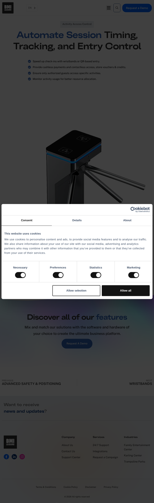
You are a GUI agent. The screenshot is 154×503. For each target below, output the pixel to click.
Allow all (125, 290)
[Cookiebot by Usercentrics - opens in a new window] (133, 209)
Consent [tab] (26, 220)
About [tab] (127, 220)
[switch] (58, 275)
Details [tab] (77, 220)
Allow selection (76, 290)
